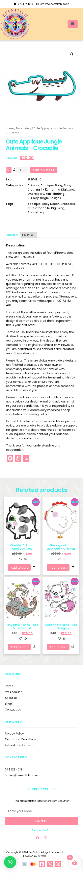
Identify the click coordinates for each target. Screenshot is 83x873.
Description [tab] (12, 234)
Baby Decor (50, 204)
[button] (71, 54)
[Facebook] (37, 837)
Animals (33, 185)
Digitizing (67, 190)
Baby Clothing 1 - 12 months (49, 187)
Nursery (33, 198)
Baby (58, 185)
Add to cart (44, 170)
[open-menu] (73, 24)
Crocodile (67, 204)
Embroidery (23, 128)
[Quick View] (25, 559)
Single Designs (50, 198)
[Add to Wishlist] (8, 170)
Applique (47, 185)
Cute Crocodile (38, 208)
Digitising (57, 208)
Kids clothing (55, 194)
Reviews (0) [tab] (28, 234)
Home (10, 128)
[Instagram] (45, 837)
